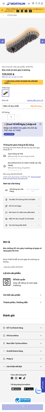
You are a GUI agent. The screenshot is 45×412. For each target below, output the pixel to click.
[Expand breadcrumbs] (3, 15)
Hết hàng (25, 407)
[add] (17, 117)
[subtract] (5, 117)
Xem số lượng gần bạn (32, 190)
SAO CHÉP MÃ (9, 134)
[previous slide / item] (2, 41)
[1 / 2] (22, 40)
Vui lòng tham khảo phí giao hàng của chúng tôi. (22, 177)
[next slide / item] (42, 41)
